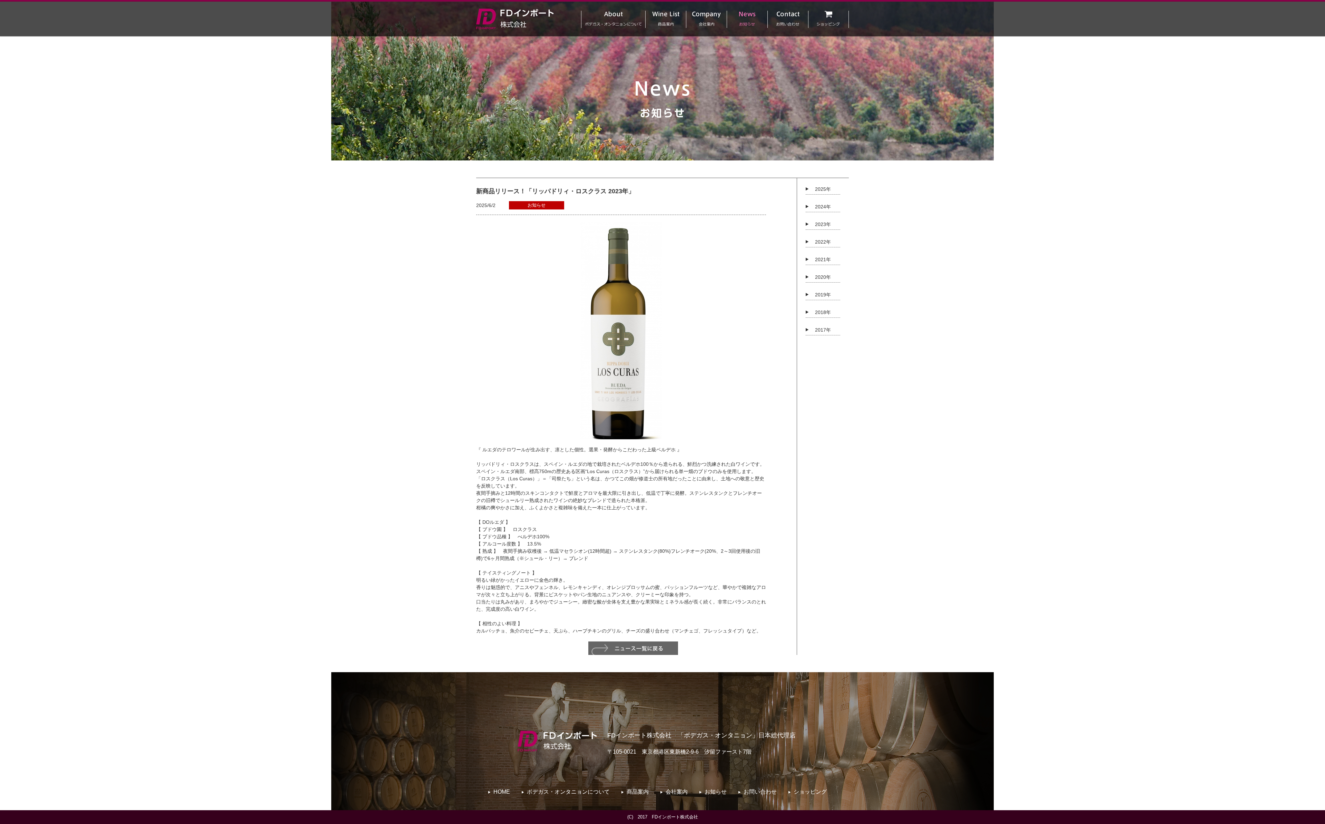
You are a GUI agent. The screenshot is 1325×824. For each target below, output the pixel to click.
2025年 (823, 189)
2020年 (823, 277)
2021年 (823, 259)
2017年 (823, 330)
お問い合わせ (760, 792)
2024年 (823, 206)
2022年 (823, 242)
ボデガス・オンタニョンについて (568, 792)
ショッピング (810, 792)
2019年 (823, 294)
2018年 (823, 312)
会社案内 (677, 792)
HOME (501, 792)
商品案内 (638, 792)
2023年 (823, 224)
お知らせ (716, 792)
